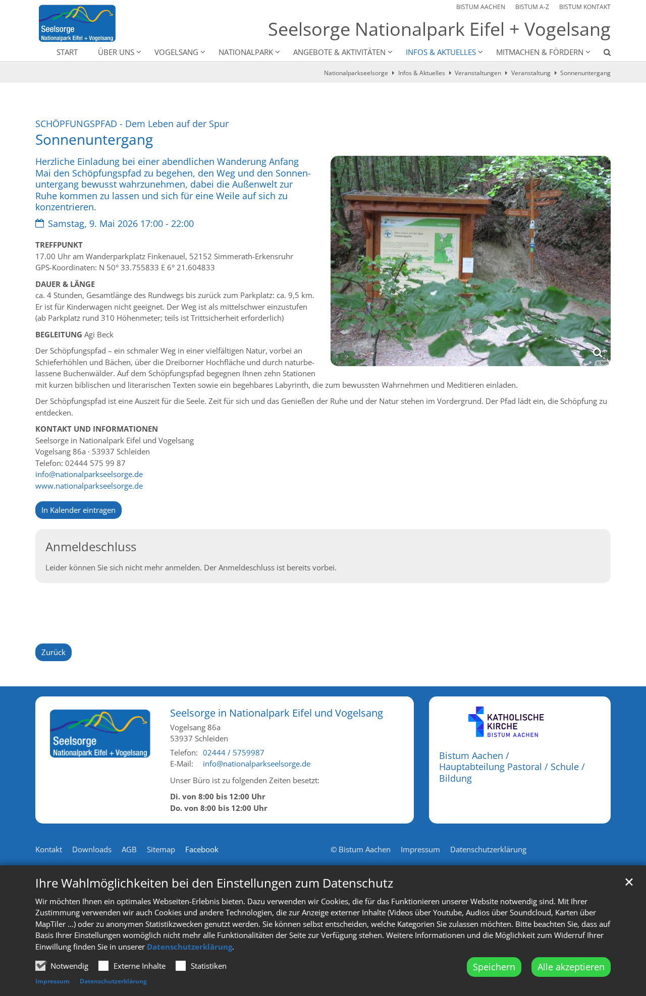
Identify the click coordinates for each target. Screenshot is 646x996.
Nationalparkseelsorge (356, 73)
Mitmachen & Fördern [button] (539, 52)
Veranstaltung (531, 73)
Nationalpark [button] (246, 52)
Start (67, 52)
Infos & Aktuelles (421, 73)
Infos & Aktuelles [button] (441, 52)
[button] (600, 54)
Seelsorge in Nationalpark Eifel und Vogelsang (276, 713)
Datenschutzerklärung (189, 947)
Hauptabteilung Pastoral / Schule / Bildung (512, 772)
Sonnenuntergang (585, 73)
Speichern (494, 967)
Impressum (52, 981)
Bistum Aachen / (474, 755)
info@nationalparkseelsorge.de (89, 474)
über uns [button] (116, 52)
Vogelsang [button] (176, 52)
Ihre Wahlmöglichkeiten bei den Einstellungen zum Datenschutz (214, 883)
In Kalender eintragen (78, 510)
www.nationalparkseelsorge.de (89, 486)
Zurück (53, 652)
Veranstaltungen (478, 73)
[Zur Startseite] (77, 23)
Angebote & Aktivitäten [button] (339, 52)
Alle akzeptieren (571, 967)
